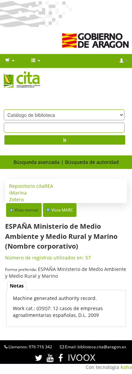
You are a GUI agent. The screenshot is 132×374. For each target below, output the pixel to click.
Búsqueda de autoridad (92, 162)
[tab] (16, 286)
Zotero (16, 199)
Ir (64, 139)
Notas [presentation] (17, 285)
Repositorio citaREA (31, 186)
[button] (10, 61)
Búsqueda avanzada (37, 162)
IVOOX (81, 357)
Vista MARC (62, 210)
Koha (126, 367)
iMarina (18, 193)
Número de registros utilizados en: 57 (48, 257)
